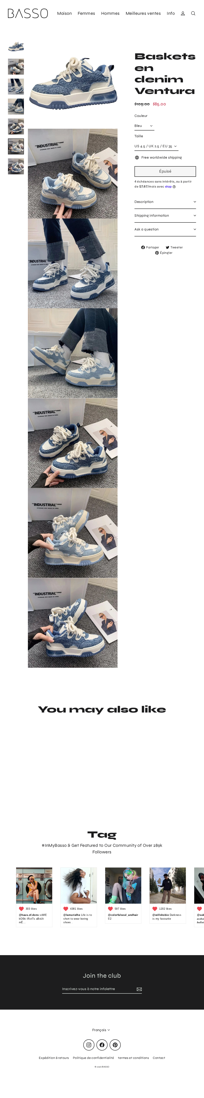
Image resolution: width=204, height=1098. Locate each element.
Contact (159, 1058)
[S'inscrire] (138, 989)
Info (171, 13)
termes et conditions (133, 1058)
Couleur (140, 116)
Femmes (86, 13)
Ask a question (146, 229)
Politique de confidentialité (93, 1058)
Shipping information (151, 215)
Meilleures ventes (143, 13)
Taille (138, 136)
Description (143, 202)
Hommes (110, 13)
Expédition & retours (54, 1058)
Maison (64, 13)
